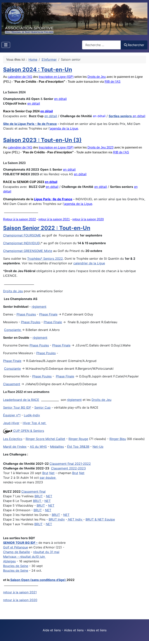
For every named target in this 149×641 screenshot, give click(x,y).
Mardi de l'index (15, 447)
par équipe (48, 477)
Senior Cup (42, 407)
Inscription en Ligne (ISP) (56, 76)
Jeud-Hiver (11, 423)
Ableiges (9, 561)
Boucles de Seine (15, 566)
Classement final (33, 491)
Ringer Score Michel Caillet (45, 439)
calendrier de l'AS (20, 76)
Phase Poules (26, 314)
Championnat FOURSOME (22, 235)
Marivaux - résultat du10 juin (24, 557)
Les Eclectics (12, 439)
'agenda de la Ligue (63, 128)
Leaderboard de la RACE (21, 400)
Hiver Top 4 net (34, 423)
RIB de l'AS (112, 81)
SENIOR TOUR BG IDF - (20, 543)
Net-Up (98, 447)
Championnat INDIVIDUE (21, 243)
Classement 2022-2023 (68, 468)
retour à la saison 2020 (88, 219)
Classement (11, 384)
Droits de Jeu (96, 76)
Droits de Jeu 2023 (100, 147)
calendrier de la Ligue (89, 263)
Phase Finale (48, 314)
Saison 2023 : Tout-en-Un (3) (42, 140)
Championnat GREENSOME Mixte (27, 251)
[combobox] (101, 44)
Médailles (57, 447)
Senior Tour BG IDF (17, 407)
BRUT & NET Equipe (100, 519)
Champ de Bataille (16, 552)
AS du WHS (38, 447)
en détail (60, 99)
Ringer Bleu (117, 439)
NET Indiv (75, 519)
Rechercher (136, 45)
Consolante (13, 330)
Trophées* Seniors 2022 (45, 258)
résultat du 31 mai (46, 552)
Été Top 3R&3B (78, 447)
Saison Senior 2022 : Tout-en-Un (46, 228)
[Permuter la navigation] (6, 45)
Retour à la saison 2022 (19, 219)
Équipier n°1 (12, 415)
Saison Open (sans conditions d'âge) (38, 580)
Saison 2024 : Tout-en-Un (37, 69)
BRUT (39, 496)
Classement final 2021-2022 (70, 464)
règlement (39, 306)
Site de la (10, 124)
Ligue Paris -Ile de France (53, 199)
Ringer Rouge (78, 439)
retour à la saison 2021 (54, 219)
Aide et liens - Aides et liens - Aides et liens (75, 630)
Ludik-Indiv (32, 415)
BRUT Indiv (57, 519)
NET (49, 496)
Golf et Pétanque (15, 547)
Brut (45, 473)
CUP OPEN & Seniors (28, 431)
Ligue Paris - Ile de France (37, 124)
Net (52, 473)
